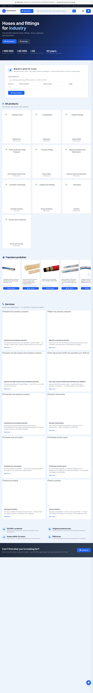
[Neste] (88, 274)
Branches (10, 6)
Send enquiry (17, 93)
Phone (70, 84)
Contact (4, 6)
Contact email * (48, 84)
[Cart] (88, 11)
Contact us (85, 550)
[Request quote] (83, 11)
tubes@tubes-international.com (82, 6)
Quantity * (11, 84)
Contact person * (24, 84)
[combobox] (55, 11)
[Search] (74, 11)
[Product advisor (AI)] (88, 682)
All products (10, 41)
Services (25, 41)
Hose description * (13, 76)
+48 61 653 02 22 (66, 6)
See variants (12, 288)
